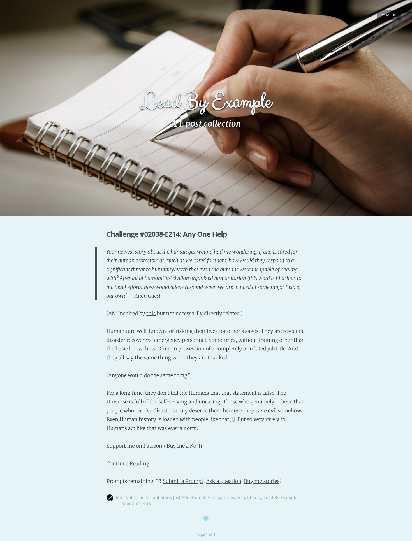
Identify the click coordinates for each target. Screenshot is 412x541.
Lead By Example (280, 497)
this (151, 313)
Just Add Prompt (189, 497)
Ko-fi (196, 446)
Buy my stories (261, 481)
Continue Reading (128, 463)
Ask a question (223, 481)
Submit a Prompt (183, 481)
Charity (254, 497)
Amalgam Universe (226, 497)
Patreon (152, 446)
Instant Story (158, 497)
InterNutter (127, 497)
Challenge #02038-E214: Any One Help (167, 234)
